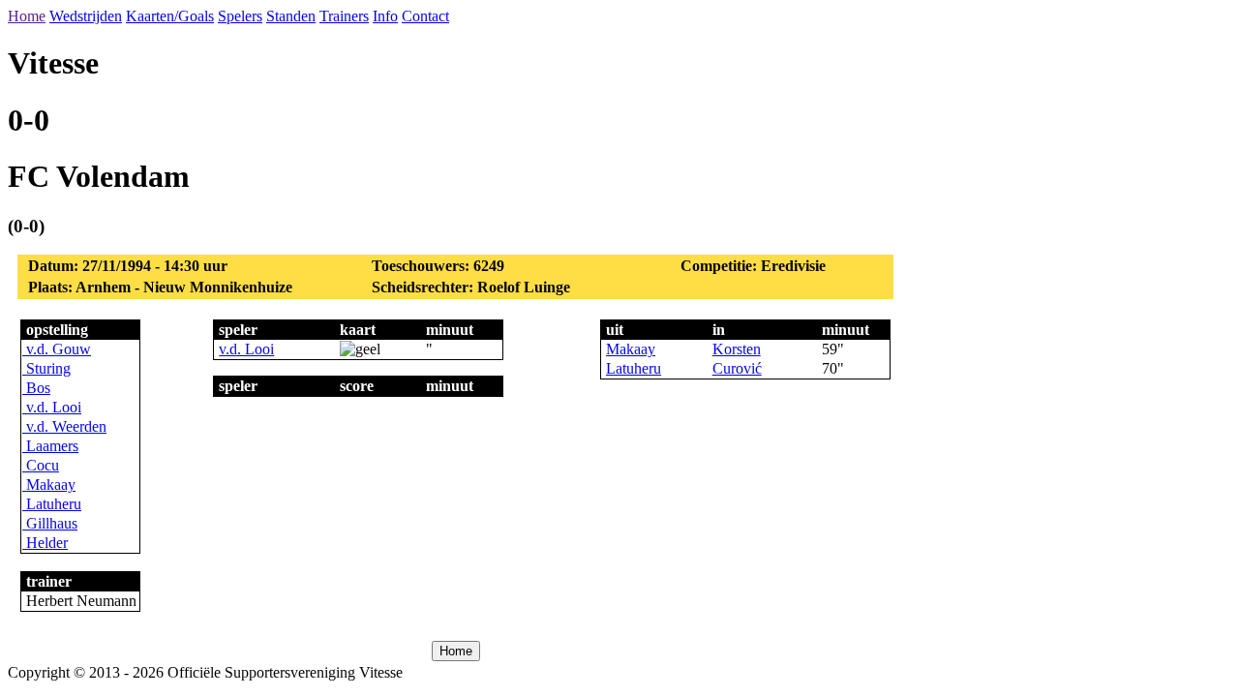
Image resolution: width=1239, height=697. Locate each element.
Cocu (40, 465)
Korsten (736, 349)
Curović (737, 368)
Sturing (46, 368)
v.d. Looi (51, 407)
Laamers (50, 446)
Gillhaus (49, 523)
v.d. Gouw (56, 349)
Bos (36, 387)
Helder (45, 542)
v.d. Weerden (64, 426)
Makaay (49, 484)
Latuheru (51, 504)
